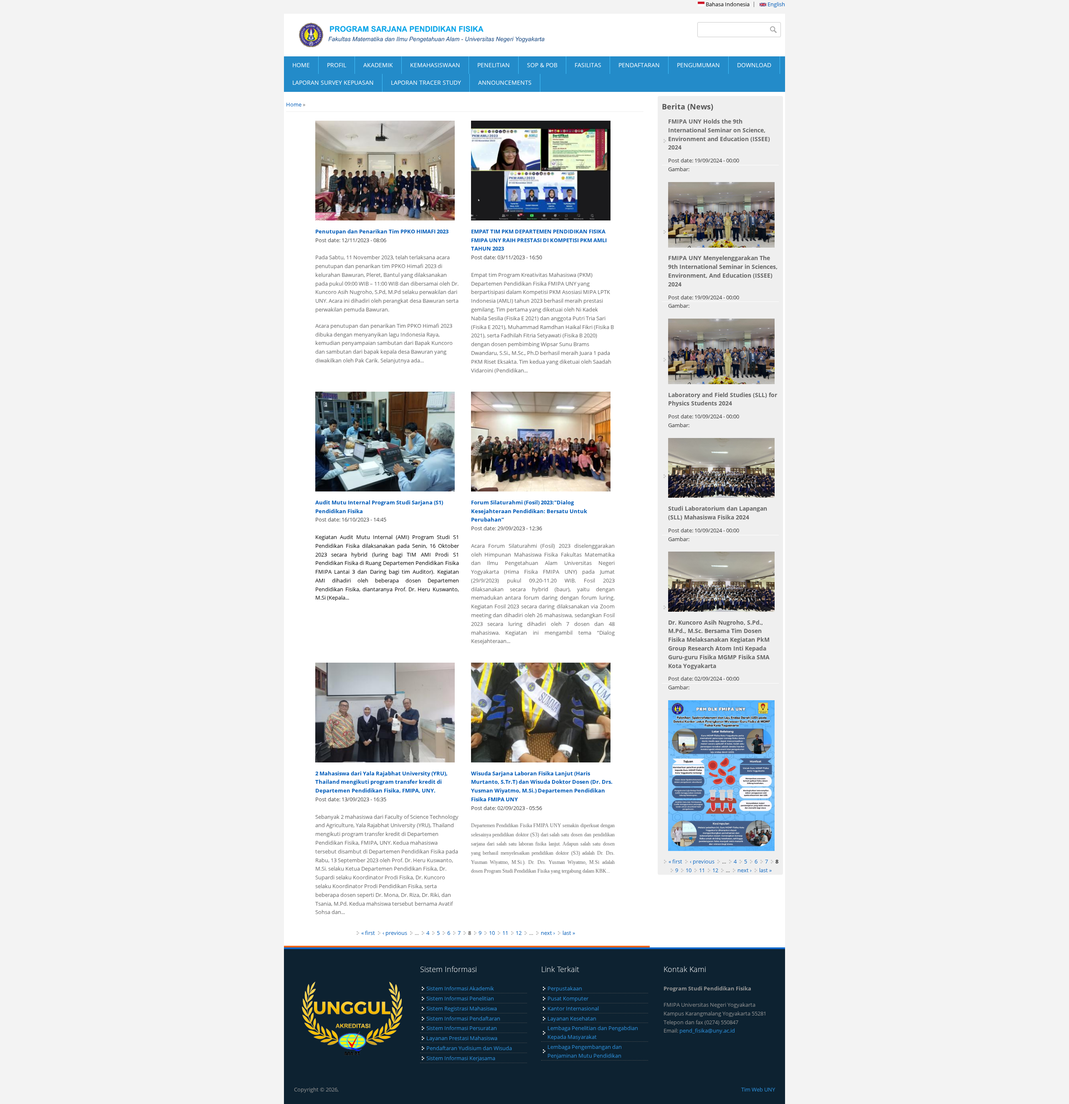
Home (293, 104)
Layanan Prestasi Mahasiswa (461, 1038)
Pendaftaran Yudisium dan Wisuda (469, 1048)
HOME (301, 65)
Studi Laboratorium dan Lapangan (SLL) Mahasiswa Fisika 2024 (717, 512)
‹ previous (395, 933)
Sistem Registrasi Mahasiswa (461, 1008)
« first (368, 933)
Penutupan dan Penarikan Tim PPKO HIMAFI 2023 (381, 231)
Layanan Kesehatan (571, 1018)
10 (492, 933)
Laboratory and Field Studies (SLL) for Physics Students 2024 (722, 399)
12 (519, 933)
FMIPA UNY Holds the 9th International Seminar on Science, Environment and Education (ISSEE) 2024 (719, 134)
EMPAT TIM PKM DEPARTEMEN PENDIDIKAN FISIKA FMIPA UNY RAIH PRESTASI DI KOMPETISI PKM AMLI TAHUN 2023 (539, 240)
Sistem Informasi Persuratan (461, 1028)
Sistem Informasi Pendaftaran (463, 1018)
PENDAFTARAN (639, 65)
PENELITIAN (493, 65)
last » (568, 933)
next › (548, 933)
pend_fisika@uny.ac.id (707, 1030)
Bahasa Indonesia (727, 4)
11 (505, 933)
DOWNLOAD (754, 65)
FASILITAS (588, 65)
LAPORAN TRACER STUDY (426, 82)
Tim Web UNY (758, 1089)
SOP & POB (542, 65)
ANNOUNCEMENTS (505, 82)
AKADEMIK (378, 65)
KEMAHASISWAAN (435, 65)
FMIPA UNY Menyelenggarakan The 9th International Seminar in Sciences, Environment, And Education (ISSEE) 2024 (723, 271)
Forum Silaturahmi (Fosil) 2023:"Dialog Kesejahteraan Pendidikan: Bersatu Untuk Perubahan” (529, 511)
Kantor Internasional (573, 1008)
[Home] (409, 35)
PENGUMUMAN (698, 65)
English (775, 4)
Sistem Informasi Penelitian (460, 998)
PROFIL (336, 65)
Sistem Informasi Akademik (460, 988)
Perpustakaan (564, 988)
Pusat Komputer (567, 998)
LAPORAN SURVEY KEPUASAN (333, 82)
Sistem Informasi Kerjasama (460, 1058)
